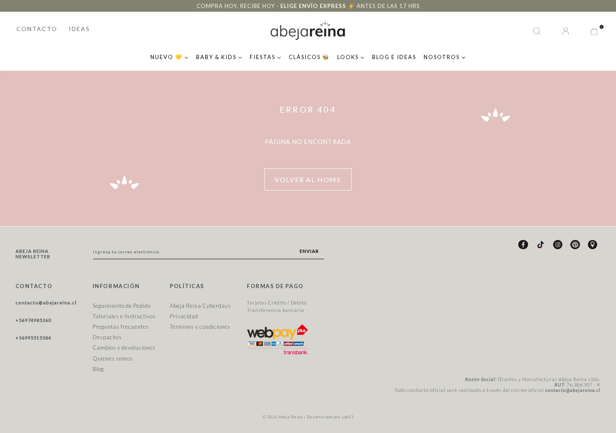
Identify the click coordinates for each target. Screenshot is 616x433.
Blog (98, 369)
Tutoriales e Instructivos (124, 316)
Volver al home (307, 179)
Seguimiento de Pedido (122, 305)
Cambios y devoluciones (124, 347)
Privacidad (184, 316)
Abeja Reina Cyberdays (200, 305)
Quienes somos (113, 358)
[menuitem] (169, 56)
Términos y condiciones (200, 326)
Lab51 (348, 417)
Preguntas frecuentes (121, 326)
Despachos (107, 337)
